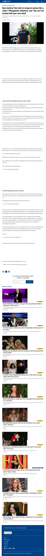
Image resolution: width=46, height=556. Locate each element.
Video (42, 1)
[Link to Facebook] (4, 548)
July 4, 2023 (17, 237)
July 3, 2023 (15, 169)
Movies (37, 1)
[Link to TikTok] (11, 548)
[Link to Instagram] (6, 548)
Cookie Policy (6, 543)
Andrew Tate (17, 47)
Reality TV (29, 1)
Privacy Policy (6, 541)
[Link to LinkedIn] (14, 548)
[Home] (6, 1)
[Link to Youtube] (10, 548)
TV (33, 1)
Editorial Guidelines (7, 539)
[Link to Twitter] (8, 548)
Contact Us (5, 546)
